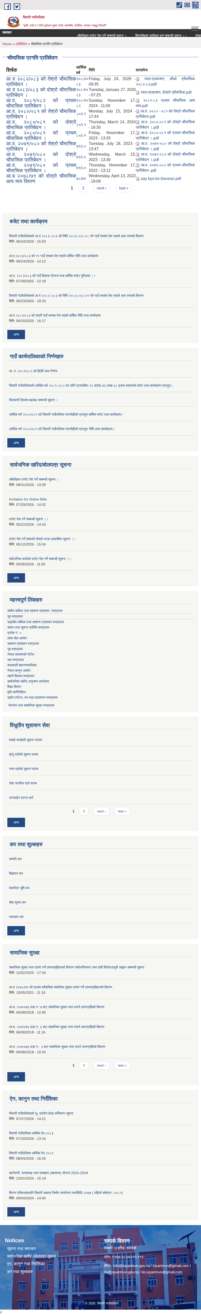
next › (101, 188)
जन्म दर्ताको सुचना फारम (23, 769)
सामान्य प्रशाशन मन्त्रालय (23, 643)
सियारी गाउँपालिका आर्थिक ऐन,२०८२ (31, 1153)
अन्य (16, 334)
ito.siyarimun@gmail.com (162, 1272)
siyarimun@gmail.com (171, 1266)
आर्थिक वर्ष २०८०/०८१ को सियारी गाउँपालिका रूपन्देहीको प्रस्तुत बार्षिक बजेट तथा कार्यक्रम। (66, 414)
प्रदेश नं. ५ (14, 633)
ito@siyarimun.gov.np (121, 1272)
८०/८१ (81, 114)
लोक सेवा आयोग (17, 638)
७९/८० (81, 146)
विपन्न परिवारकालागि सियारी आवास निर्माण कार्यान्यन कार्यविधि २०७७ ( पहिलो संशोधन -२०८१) (66, 1193)
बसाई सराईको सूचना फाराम (25, 740)
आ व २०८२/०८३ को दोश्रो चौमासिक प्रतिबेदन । (41, 92)
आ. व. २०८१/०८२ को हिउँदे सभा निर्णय (33, 371)
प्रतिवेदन (21, 44)
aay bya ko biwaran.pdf (161, 178)
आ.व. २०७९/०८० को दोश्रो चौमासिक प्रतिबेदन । (41, 156)
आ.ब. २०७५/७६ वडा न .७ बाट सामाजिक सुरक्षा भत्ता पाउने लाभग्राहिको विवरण (56, 1007)
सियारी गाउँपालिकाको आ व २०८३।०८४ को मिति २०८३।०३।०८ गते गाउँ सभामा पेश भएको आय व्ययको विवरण (76, 236)
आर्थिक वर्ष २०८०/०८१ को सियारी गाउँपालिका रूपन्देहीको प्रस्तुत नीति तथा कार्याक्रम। (62, 429)
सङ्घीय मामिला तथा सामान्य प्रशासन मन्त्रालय (35, 622)
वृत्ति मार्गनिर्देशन (16, 692)
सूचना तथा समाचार (21, 1248)
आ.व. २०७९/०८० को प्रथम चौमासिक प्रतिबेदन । (41, 167)
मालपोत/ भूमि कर (19, 888)
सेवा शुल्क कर (17, 902)
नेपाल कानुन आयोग (18, 670)
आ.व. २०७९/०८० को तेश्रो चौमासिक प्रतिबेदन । (41, 146)
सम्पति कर (15, 859)
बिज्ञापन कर (16, 873)
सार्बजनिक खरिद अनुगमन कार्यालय (28, 681)
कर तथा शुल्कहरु (20, 1271)
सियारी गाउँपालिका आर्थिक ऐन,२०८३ (31, 1133)
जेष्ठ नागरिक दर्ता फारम (23, 783)
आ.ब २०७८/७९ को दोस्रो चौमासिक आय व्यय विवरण (41, 178)
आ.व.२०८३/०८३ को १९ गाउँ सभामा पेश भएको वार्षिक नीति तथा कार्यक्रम (53, 256)
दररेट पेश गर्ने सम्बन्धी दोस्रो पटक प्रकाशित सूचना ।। (42, 539)
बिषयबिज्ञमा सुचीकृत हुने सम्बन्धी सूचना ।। (147, 35)
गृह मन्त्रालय (15, 616)
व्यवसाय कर (16, 917)
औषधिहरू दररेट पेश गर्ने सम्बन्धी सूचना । (88, 35)
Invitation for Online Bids (28, 499)
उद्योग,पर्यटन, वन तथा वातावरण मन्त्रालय (32, 697)
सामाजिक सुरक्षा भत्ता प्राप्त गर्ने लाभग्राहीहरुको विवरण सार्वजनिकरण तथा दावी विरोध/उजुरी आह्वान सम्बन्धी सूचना (76, 967)
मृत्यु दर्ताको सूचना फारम (23, 754)
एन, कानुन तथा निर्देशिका (26, 1264)
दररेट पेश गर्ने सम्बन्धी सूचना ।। (28, 519)
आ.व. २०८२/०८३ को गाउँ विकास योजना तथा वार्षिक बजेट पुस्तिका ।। (52, 276)
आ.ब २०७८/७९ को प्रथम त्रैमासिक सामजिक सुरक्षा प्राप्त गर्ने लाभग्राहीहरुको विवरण (60, 987)
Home (7, 44)
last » (123, 188)
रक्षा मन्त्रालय (15, 660)
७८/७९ (81, 178)
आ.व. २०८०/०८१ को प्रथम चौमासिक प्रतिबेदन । (41, 135)
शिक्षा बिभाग (14, 687)
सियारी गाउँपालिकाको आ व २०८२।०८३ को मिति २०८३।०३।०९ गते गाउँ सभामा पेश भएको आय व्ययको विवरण (76, 296)
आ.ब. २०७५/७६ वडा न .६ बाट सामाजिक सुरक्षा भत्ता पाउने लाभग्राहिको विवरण (56, 1027)
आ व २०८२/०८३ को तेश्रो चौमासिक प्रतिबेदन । (41, 81)
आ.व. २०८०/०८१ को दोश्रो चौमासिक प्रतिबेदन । (41, 124)
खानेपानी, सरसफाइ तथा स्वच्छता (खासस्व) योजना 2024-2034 (48, 1173)
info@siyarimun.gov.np (131, 1266)
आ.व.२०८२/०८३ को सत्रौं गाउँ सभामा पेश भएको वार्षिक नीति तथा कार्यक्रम (54, 315)
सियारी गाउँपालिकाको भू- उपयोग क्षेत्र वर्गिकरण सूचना (41, 1113)
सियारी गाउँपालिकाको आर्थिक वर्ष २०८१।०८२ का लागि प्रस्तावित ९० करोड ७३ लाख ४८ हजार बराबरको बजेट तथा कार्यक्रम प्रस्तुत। (91, 385)
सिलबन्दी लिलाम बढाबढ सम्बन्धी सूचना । (33, 400)
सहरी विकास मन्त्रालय (20, 676)
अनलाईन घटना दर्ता (21, 798)
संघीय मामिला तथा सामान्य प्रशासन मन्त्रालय (35, 611)
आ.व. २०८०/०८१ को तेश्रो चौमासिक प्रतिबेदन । (41, 113)
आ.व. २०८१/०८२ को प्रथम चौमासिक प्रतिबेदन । (41, 103)
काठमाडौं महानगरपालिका (22, 665)
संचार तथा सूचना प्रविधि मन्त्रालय (28, 627)
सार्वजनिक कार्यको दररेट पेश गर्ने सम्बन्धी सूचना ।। (40, 559)
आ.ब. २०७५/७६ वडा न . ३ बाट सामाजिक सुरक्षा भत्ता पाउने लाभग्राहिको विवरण (57, 1047)
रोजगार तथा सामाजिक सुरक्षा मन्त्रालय (30, 705)
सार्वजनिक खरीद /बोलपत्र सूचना (31, 1256)
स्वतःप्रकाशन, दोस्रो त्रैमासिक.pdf (166, 92)
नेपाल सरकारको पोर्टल (20, 654)
